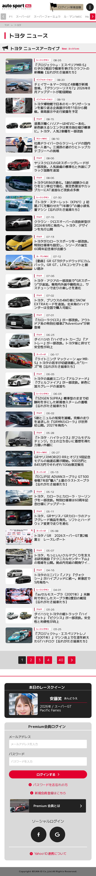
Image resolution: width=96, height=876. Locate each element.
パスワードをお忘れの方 (50, 785)
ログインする (46, 774)
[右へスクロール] (92, 16)
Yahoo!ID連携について (50, 853)
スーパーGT (23, 16)
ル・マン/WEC (73, 16)
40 (60, 660)
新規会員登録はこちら (50, 793)
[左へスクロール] (3, 16)
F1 (11, 16)
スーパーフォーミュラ (47, 16)
